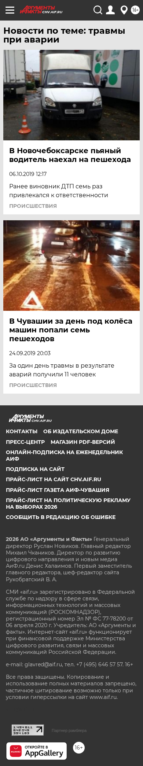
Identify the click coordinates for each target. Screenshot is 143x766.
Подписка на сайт (35, 469)
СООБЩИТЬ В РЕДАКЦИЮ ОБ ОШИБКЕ (60, 517)
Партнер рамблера (69, 730)
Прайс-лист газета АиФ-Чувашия (57, 490)
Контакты (21, 431)
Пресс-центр (25, 442)
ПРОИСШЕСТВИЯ (33, 206)
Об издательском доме (80, 431)
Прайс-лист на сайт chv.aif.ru (53, 479)
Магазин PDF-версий (83, 442)
